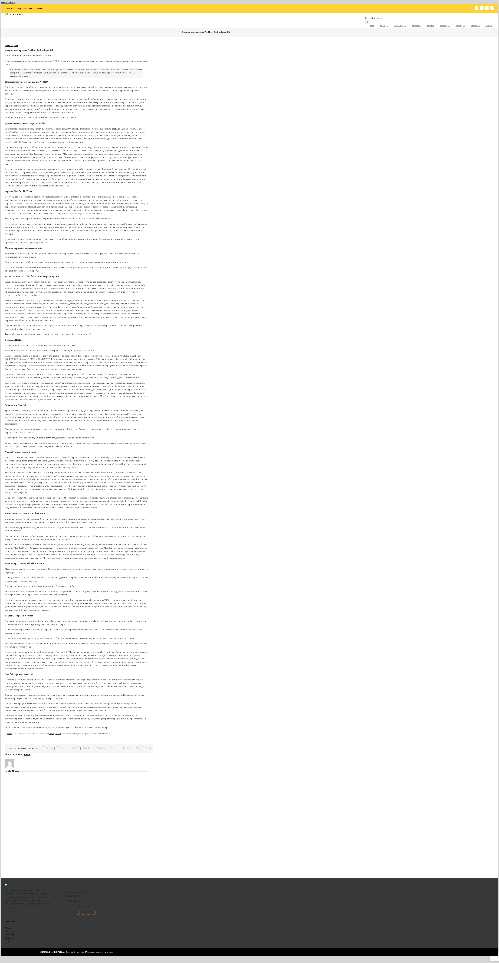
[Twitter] (83, 912)
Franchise (9, 938)
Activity (8, 931)
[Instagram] (94, 912)
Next (16, 45)
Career (8, 941)
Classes (8, 928)
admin (9, 734)
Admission (9, 934)
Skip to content (8, 2)
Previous (9, 45)
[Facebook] (78, 912)
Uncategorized (54, 734)
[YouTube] (88, 912)
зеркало (116, 129)
